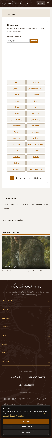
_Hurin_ (16, 101)
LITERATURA (6, 327)
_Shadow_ (35, 119)
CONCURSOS (6, 353)
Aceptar (26, 421)
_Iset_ (35, 101)
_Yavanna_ (35, 126)
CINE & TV (5, 318)
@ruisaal (16, 169)
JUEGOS (4, 344)
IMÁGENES (5, 361)
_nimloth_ (35, 113)
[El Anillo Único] (16, 3)
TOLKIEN (5, 309)
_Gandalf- (36, 95)
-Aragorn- (16, 138)
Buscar (34, 41)
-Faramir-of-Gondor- (35, 144)
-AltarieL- (35, 132)
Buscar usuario (14, 37)
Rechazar (26, 432)
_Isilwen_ (16, 107)
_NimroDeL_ (16, 119)
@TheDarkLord (35, 169)
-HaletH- (16, 157)
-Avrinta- (35, 138)
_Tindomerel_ (16, 126)
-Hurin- (36, 157)
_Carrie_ (16, 95)
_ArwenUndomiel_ (35, 89)
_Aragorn (35, 82)
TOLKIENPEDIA (7, 300)
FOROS (4, 335)
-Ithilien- (16, 163)
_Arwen (16, 89)
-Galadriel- (35, 150)
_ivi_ (35, 107)
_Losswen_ (16, 113)
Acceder (41, 3)
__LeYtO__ (16, 82)
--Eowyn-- (16, 132)
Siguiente (37, 178)
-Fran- (16, 150)
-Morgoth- (35, 163)
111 (30, 178)
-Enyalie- (16, 144)
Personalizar (26, 427)
